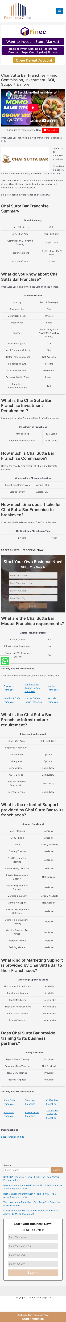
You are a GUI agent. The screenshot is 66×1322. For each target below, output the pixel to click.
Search (7, 1165)
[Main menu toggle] (59, 11)
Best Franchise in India (13, 1137)
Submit (33, 605)
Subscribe (51, 130)
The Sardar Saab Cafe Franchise (52, 1114)
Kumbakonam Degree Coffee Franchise (32, 688)
